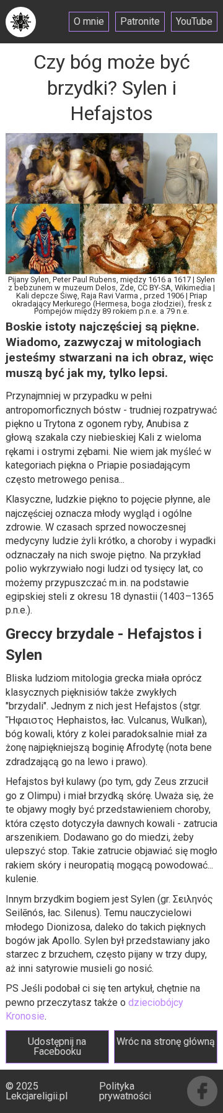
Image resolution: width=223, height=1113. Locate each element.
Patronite (140, 21)
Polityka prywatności (125, 1091)
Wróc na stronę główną (165, 1041)
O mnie (89, 21)
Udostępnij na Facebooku (57, 1046)
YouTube (194, 21)
